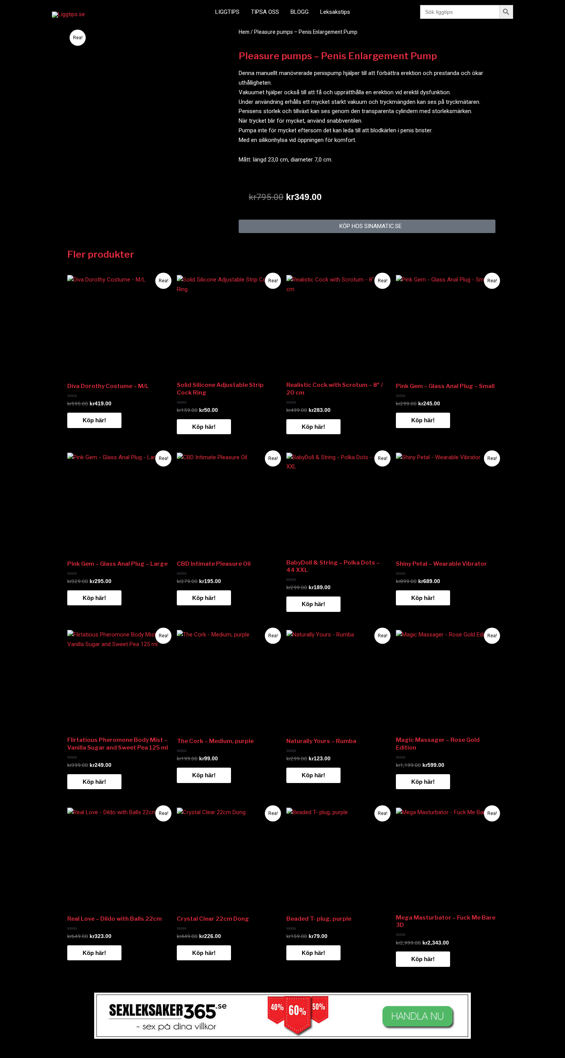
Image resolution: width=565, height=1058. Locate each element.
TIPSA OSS (265, 11)
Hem (244, 32)
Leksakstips (335, 11)
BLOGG (300, 11)
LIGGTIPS (227, 11)
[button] (367, 226)
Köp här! (94, 420)
